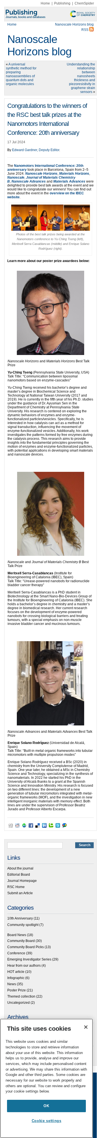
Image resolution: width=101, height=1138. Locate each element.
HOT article (15, 972)
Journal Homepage (22, 881)
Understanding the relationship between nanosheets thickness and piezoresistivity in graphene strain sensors (81, 78)
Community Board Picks (25, 947)
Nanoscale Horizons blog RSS (74, 27)
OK (46, 1106)
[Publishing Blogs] (50, 14)
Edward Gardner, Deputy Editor (35, 150)
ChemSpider (84, 3)
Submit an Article (20, 893)
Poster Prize (16, 990)
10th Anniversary (20, 918)
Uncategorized (18, 1003)
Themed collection (21, 996)
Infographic (15, 978)
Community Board (21, 941)
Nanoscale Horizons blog (39, 45)
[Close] (86, 1027)
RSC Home (16, 887)
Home (45, 3)
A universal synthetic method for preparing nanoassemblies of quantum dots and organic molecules (21, 74)
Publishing (62, 3)
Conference (16, 953)
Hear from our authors (24, 966)
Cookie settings (46, 1121)
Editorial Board (18, 875)
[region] (46, 1078)
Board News (16, 935)
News (11, 984)
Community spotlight (22, 925)
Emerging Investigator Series (29, 959)
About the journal (20, 868)
